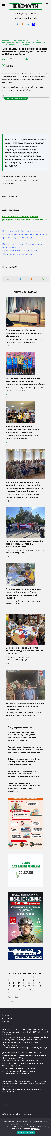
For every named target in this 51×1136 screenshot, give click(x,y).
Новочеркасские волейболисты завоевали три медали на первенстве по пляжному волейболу (25, 381)
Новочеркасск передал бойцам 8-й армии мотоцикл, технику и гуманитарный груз (24, 544)
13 (24, 983)
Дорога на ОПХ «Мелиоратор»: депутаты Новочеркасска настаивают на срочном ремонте (23, 773)
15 (34, 983)
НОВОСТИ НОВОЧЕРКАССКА (16, 98)
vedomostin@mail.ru (29, 18)
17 (9, 986)
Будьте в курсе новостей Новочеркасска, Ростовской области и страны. (22, 247)
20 (24, 986)
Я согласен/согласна (26, 1132)
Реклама (6, 1015)
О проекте (7, 1018)
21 (29, 986)
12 (19, 983)
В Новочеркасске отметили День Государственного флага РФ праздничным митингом (24, 761)
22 (34, 986)
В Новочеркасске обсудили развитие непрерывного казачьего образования (24, 333)
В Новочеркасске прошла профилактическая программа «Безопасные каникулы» (22, 429)
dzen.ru (13, 196)
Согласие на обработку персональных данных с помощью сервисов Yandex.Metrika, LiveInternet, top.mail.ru (24, 1083)
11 (13, 983)
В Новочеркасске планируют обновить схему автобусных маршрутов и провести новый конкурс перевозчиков (22, 736)
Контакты (6, 1022)
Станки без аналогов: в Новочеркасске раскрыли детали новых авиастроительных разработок (24, 787)
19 (19, 986)
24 (9, 989)
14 (29, 983)
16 (39, 983)
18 (14, 986)
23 (39, 986)
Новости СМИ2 (9, 267)
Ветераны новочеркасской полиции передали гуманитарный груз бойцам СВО (25, 706)
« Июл (11, 1001)
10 (9, 983)
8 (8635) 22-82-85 (27, 13)
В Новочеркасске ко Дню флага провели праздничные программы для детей (24, 651)
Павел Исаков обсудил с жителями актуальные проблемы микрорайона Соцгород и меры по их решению (25, 749)
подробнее (13, 1124)
